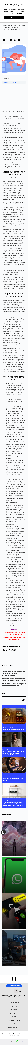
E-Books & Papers (14, 1002)
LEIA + (24, 700)
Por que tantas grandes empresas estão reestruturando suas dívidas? (14, 679)
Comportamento (5, 725)
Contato (14, 1017)
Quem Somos (14, 1013)
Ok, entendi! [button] (14, 17)
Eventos (14, 1006)
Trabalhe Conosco (14, 1027)
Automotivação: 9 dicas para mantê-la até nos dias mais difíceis (14, 633)
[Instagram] (12, 991)
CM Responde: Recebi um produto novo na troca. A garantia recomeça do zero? (13, 673)
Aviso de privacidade (14, 1020)
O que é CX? (14, 1024)
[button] (3, 40)
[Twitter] (16, 991)
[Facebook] (8, 991)
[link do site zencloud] (19, 1041)
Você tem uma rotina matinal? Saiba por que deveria (14, 638)
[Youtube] (20, 991)
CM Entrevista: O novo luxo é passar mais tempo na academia (14, 685)
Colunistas (13, 1009)
